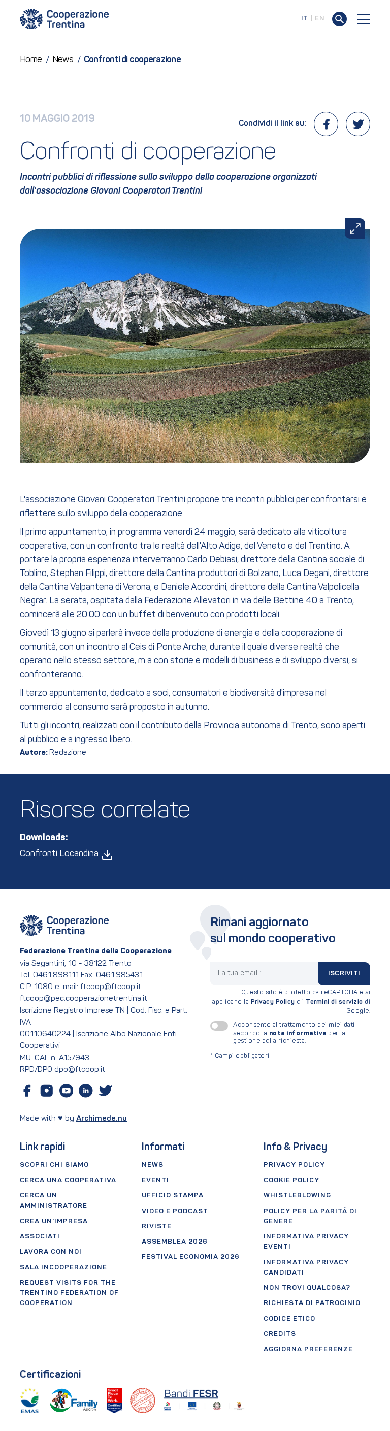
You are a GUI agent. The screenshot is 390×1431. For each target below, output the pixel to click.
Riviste (157, 1226)
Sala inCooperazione (63, 1267)
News (153, 1165)
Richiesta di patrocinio (312, 1303)
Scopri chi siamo (54, 1165)
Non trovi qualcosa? (307, 1288)
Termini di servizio (334, 1002)
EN (319, 18)
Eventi (155, 1180)
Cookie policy (291, 1180)
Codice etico (289, 1319)
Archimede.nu (101, 1119)
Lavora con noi (51, 1252)
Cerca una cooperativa (68, 1180)
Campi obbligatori (240, 1056)
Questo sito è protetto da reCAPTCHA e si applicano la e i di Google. (291, 1002)
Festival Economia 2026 (191, 1257)
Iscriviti (344, 973)
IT (304, 18)
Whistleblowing (297, 1195)
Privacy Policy (273, 1002)
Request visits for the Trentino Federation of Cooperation (69, 1293)
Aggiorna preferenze (308, 1349)
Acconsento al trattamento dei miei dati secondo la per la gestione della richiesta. (294, 1033)
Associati (40, 1236)
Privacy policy (294, 1165)
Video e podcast (175, 1211)
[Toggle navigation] (363, 19)
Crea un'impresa (54, 1221)
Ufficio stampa (173, 1195)
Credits (280, 1334)
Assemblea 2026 (175, 1241)
